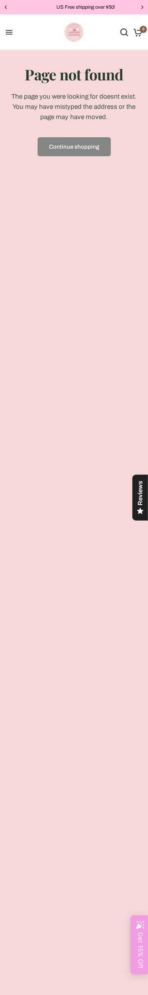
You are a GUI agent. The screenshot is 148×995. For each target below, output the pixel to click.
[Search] (124, 32)
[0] (136, 32)
